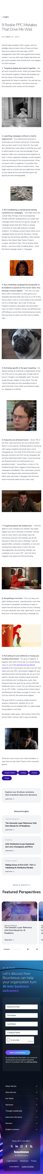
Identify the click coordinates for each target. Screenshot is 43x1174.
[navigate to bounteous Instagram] (21, 1146)
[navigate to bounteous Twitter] (11, 1146)
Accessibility (14, 1166)
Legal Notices (12, 1161)
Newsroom (24, 1161)
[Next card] (36, 949)
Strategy (23, 773)
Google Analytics (10, 773)
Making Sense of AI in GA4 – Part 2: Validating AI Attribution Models (20, 866)
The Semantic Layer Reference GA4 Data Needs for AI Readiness (20, 824)
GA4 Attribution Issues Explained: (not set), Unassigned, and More (19, 845)
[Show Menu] (37, 4)
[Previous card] (28, 949)
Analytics (34, 773)
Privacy (33, 1161)
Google (7, 778)
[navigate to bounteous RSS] (31, 1146)
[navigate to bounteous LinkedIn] (16, 1146)
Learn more (8, 799)
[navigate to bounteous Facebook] (26, 1146)
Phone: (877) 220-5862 (21, 1141)
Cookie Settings (28, 1166)
